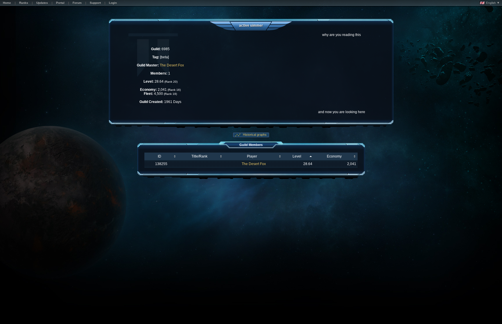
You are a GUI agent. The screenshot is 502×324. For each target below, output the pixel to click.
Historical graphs (254, 134)
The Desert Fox (172, 65)
